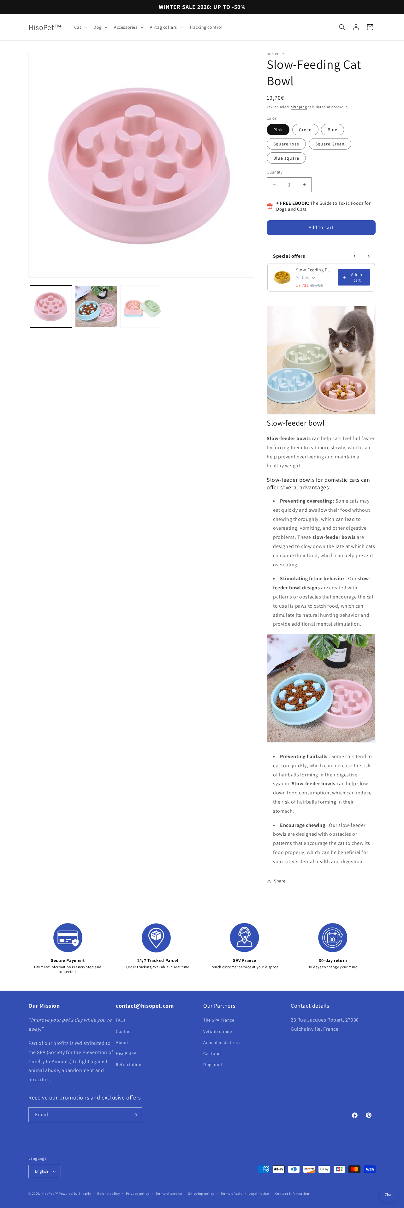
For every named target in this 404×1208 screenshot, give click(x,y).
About (122, 1042)
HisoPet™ (126, 1053)
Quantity (274, 172)
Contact (124, 1031)
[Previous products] (355, 256)
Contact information (292, 1193)
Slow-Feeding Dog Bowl (315, 270)
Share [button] (280, 881)
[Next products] (369, 256)
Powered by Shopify (75, 1193)
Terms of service (169, 1193)
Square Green (330, 144)
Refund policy (108, 1193)
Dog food (212, 1064)
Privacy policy (137, 1193)
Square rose (286, 144)
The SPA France (218, 1020)
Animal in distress (221, 1042)
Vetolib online (217, 1031)
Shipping (299, 106)
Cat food (212, 1053)
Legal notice (258, 1193)
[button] (80, 27)
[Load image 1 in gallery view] (51, 306)
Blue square (286, 158)
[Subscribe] (135, 1114)
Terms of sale (231, 1193)
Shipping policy (201, 1193)
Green (305, 130)
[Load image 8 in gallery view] (141, 306)
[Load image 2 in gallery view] (96, 306)
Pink (278, 130)
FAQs (121, 1020)
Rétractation (128, 1064)
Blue (332, 130)
